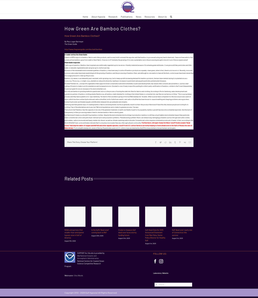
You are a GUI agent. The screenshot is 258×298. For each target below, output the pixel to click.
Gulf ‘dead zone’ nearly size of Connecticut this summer (182, 232)
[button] (171, 16)
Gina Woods (78, 275)
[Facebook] (155, 261)
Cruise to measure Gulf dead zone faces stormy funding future (127, 232)
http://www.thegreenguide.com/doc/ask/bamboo (83, 49)
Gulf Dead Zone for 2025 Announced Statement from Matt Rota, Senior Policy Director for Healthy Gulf (155, 235)
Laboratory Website (160, 273)
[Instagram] (161, 261)
